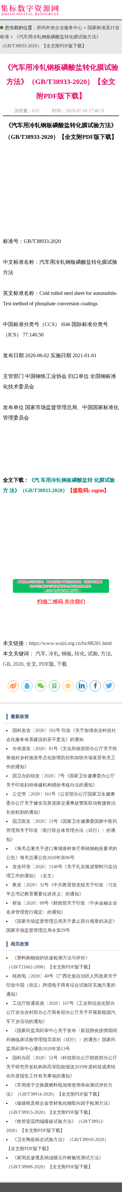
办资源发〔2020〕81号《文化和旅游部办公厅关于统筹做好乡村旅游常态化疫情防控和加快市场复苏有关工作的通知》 (61, 757)
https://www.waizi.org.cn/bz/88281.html (70, 643)
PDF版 (46, 664)
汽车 (40, 653)
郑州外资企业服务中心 (59, 27)
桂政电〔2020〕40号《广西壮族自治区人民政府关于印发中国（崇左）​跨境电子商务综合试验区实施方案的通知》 (61, 985)
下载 (62, 664)
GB (6, 664)
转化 (80, 653)
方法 (106, 653)
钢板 (66, 653)
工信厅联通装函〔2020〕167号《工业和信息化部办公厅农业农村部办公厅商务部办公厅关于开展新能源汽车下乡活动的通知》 (60, 1012)
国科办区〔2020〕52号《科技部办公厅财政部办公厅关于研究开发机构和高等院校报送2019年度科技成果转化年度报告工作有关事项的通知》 (61, 1066)
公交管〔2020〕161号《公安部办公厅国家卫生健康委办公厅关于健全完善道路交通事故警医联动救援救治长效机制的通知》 (60, 803)
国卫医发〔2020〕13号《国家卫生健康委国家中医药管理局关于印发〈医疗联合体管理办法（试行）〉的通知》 (61, 830)
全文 (31, 664)
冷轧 (53, 653)
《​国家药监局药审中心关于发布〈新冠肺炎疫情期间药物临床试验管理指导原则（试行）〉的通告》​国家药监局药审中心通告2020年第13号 (61, 1039)
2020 (18, 664)
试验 (93, 653)
